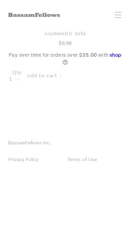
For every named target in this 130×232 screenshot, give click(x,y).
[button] (118, 15)
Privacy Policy (23, 159)
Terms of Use (82, 159)
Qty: (17, 72)
